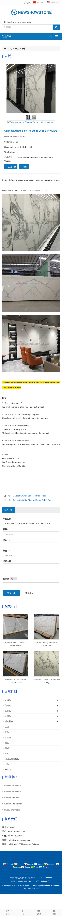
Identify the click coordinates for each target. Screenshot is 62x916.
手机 (23, 914)
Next (54, 88)
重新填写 (29, 593)
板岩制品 (9, 721)
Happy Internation (12, 810)
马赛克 (8, 769)
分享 (8, 914)
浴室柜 (8, 748)
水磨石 (8, 737)
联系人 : (7, 529)
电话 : (6, 540)
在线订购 (12, 166)
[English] (52, 3)
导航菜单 (6, 36)
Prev (8, 88)
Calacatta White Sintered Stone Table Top (31, 500)
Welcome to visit (11, 798)
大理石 (8, 700)
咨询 (39, 914)
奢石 (7, 732)
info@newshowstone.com (19, 22)
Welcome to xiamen (13, 804)
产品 (17, 48)
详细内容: (7, 561)
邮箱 (24, 166)
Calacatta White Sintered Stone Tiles (29, 496)
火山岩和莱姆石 (12, 759)
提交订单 (11, 593)
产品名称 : (8, 519)
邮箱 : (6, 551)
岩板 (23, 48)
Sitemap (35, 888)
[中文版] (38, 3)
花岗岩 (8, 705)
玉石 (7, 764)
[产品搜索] (56, 27)
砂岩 (7, 753)
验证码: (6, 579)
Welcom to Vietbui (12, 785)
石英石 (8, 711)
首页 (10, 48)
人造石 (8, 716)
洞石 (7, 743)
